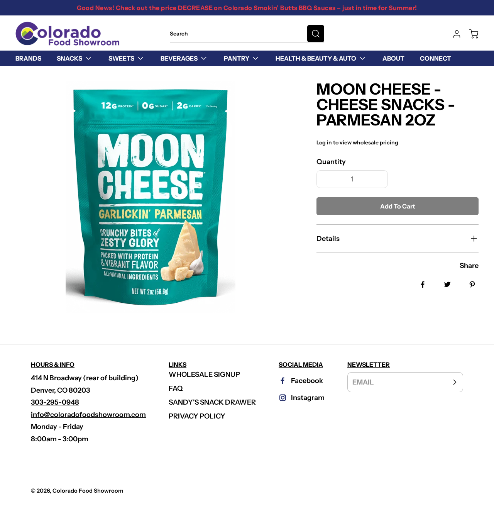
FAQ (176, 388)
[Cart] (470, 33)
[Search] (315, 33)
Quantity (331, 162)
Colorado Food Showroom (88, 490)
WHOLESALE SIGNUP (204, 374)
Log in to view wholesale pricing (357, 142)
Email (363, 382)
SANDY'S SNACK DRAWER (212, 402)
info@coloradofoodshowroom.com (88, 414)
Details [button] (328, 238)
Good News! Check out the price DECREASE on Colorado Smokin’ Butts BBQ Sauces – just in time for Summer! (247, 8)
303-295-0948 (55, 402)
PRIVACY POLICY (197, 416)
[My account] (453, 33)
